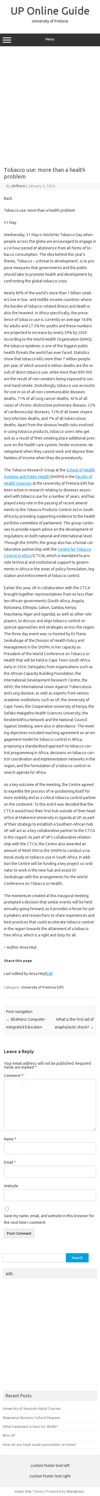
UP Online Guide (50, 10)
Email (10, 1162)
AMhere (18, 186)
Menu (50, 39)
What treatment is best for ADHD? (30, 1426)
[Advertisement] (50, 104)
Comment (13, 1075)
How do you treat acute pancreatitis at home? (40, 1444)
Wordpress (75, 1491)
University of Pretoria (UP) (42, 987)
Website (11, 1186)
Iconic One (23, 1491)
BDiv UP (9, 1435)
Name (10, 1139)
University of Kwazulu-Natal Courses (32, 1408)
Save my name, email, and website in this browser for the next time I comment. (49, 1219)
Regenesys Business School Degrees (31, 1418)
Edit (49, 973)
